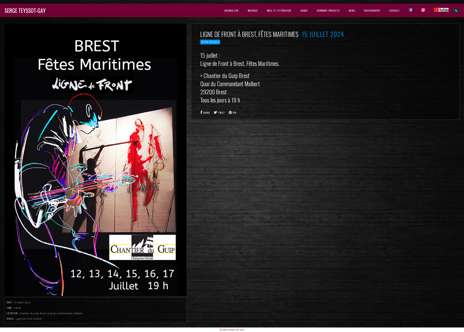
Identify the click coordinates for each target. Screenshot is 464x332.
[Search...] (456, 11)
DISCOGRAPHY (372, 10)
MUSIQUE (253, 10)
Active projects (210, 42)
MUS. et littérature (279, 10)
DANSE (304, 10)
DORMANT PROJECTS (328, 10)
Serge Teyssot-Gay (25, 10)
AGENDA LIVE (231, 10)
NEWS (352, 10)
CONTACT (394, 10)
